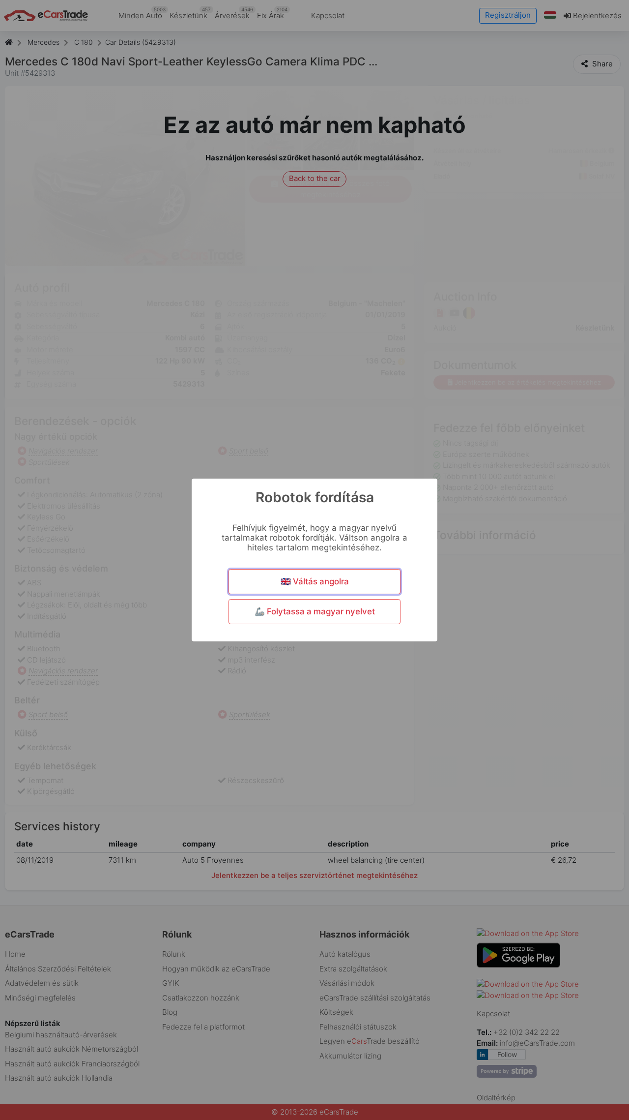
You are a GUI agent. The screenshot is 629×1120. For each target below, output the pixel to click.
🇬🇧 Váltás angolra (315, 581)
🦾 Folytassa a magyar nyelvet (315, 611)
